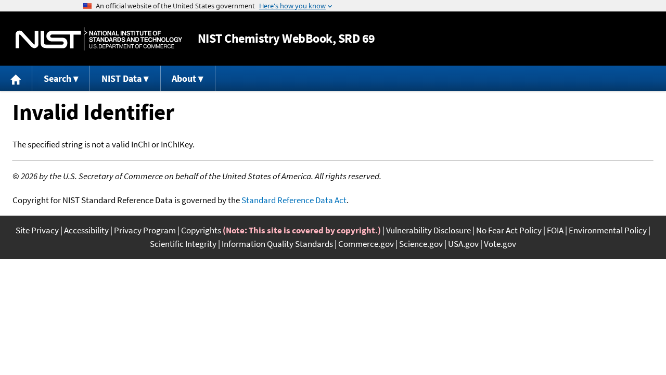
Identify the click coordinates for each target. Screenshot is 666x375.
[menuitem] (16, 78)
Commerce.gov (366, 243)
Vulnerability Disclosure (428, 230)
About (184, 78)
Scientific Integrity (183, 243)
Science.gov (421, 243)
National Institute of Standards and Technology (99, 39)
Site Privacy (37, 230)
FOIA (555, 230)
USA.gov (463, 243)
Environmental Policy (608, 230)
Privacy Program (145, 230)
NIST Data (121, 78)
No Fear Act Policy (509, 230)
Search (57, 78)
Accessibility (86, 230)
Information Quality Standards (277, 243)
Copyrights (201, 230)
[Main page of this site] (16, 78)
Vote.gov (500, 243)
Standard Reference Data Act (294, 200)
